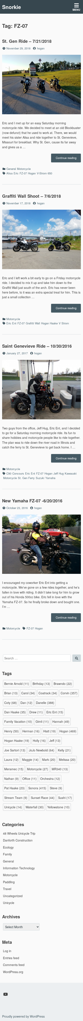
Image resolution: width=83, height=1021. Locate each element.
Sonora (37, 788)
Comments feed (13, 965)
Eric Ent (11, 323)
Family (7, 854)
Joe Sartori (14, 750)
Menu (76, 10)
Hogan (32, 173)
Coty (10, 702)
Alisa (9, 173)
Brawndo (63, 683)
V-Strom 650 (44, 173)
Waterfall (35, 807)
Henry (11, 731)
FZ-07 (23, 173)
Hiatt (49, 731)
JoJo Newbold (41, 750)
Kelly (64, 750)
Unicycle (13, 807)
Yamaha (50, 478)
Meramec (13, 769)
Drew (36, 712)
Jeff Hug (58, 473)
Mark (48, 759)
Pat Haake (14, 788)
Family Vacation (18, 721)
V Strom (64, 323)
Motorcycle (24, 169)
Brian (11, 693)
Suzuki (40, 478)
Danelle (45, 702)
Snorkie (11, 6)
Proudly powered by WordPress (23, 1016)
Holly (39, 740)
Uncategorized (13, 896)
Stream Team (15, 797)
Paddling (9, 882)
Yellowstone (58, 807)
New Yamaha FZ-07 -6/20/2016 (32, 500)
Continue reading (68, 159)
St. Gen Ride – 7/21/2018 (27, 41)
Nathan (11, 778)
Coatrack (48, 693)
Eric (16, 173)
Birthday (41, 683)
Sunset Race (42, 797)
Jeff (54, 740)
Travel (7, 889)
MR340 (60, 769)
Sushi (65, 797)
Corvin (69, 693)
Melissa (67, 759)
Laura (11, 759)
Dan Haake (15, 712)
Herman (31, 731)
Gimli (42, 721)
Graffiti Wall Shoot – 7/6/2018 (31, 196)
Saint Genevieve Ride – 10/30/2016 (37, 346)
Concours (18, 473)
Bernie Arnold (16, 683)
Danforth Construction (18, 840)
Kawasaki (71, 473)
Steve (56, 788)
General (11, 169)
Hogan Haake (49, 323)
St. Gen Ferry (26, 478)
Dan (26, 702)
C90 (8, 473)
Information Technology (19, 868)
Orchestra (50, 778)
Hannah (60, 721)
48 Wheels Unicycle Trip (19, 833)
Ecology (8, 847)
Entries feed (11, 958)
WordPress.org (13, 972)
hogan (40, 48)
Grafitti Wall (33, 323)
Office (29, 778)
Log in (7, 951)
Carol (28, 693)
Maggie (30, 759)
